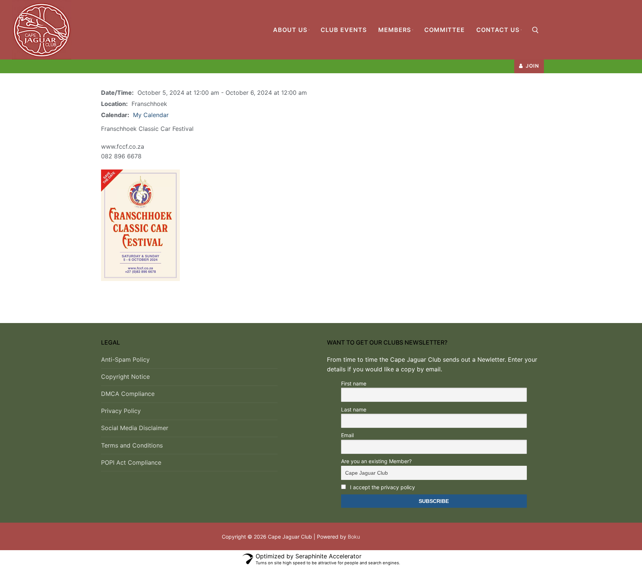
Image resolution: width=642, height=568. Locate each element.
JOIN (532, 66)
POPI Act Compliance (131, 462)
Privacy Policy (121, 410)
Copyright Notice (125, 376)
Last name (353, 409)
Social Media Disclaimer (134, 428)
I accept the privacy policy (381, 487)
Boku (354, 536)
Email (347, 435)
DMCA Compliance (128, 393)
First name (353, 383)
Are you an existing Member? (376, 461)
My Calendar (151, 115)
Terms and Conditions (132, 445)
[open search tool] (535, 30)
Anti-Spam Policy (125, 359)
